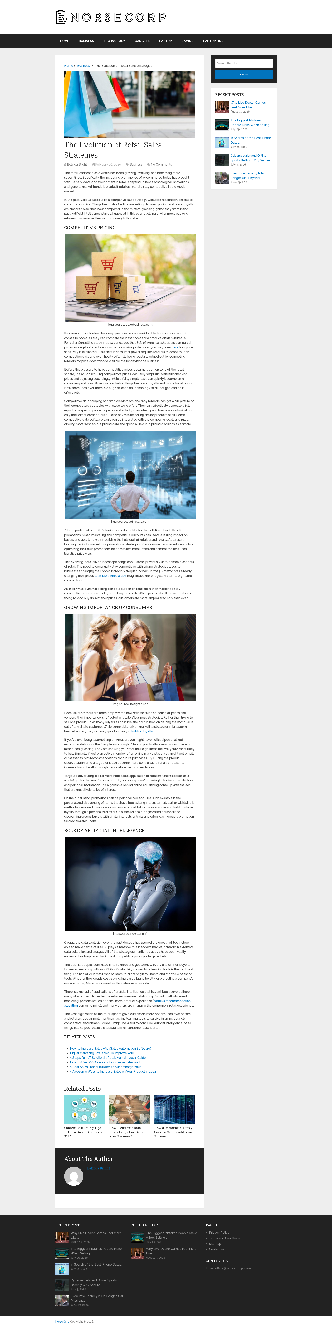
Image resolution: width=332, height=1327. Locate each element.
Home (64, 41)
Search (244, 74)
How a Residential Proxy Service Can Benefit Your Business (173, 1132)
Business (86, 41)
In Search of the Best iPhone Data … (251, 140)
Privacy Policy (219, 1232)
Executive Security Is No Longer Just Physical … (248, 175)
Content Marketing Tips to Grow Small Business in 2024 (84, 1132)
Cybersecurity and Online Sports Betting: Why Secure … (251, 158)
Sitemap (215, 1244)
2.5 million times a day (110, 576)
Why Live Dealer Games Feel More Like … (248, 105)
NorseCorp (62, 1321)
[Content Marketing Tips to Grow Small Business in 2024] (84, 1109)
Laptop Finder (215, 41)
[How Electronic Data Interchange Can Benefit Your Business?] (129, 1109)
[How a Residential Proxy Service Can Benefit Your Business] (174, 1109)
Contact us (217, 1249)
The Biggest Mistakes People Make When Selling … (251, 122)
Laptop (165, 41)
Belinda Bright (77, 164)
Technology (114, 41)
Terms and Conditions (224, 1238)
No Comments (161, 164)
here (175, 347)
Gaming (187, 41)
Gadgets (142, 41)
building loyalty (142, 731)
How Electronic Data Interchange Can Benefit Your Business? (128, 1132)
